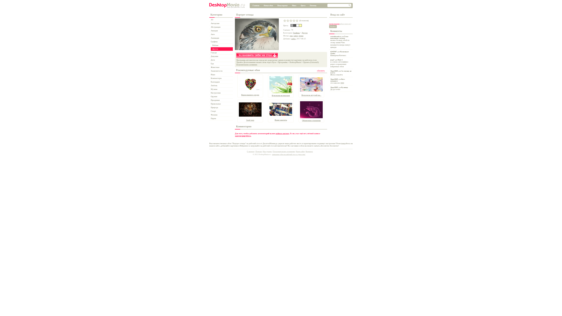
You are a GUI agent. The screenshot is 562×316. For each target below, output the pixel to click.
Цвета (303, 6)
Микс (294, 6)
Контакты (309, 152)
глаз (291, 36)
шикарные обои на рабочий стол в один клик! (288, 154)
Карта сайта (300, 152)
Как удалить (267, 152)
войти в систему (282, 133)
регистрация (334, 24)
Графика (296, 33)
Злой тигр (250, 120)
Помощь (313, 6)
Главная (256, 6)
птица (301, 36)
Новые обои (268, 6)
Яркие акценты (281, 120)
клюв (296, 36)
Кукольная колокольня (281, 95)
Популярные (282, 6)
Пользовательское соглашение (246, 64)
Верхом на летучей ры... (311, 95)
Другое (305, 33)
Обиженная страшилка (311, 120)
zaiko (293, 39)
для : (340, 42)
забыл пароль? (345, 24)
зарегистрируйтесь (243, 136)
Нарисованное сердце (250, 95)
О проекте (250, 152)
